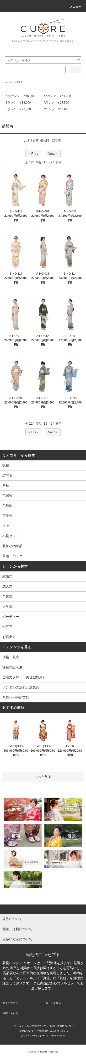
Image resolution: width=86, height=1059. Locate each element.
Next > (53, 153)
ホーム (8, 82)
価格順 (44, 140)
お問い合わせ (10, 1013)
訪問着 (19, 82)
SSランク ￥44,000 (57, 96)
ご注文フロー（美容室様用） (24, 677)
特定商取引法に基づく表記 (52, 1030)
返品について (26, 1030)
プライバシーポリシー (33, 1035)
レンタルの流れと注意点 (20, 687)
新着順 (56, 140)
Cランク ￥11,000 (56, 109)
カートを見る (53, 1003)
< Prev (33, 153)
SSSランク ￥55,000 (20, 96)
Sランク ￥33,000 (18, 102)
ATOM (62, 1035)
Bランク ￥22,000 (18, 109)
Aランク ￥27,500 (56, 102)
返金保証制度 (12, 667)
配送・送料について (61, 1026)
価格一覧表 (10, 657)
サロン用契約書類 (15, 697)
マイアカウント (11, 1003)
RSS (53, 1035)
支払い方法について (35, 1026)
